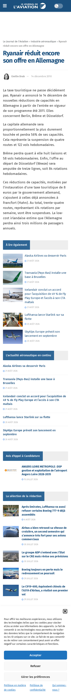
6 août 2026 (29, 520)
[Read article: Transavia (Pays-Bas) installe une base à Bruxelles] (13, 278)
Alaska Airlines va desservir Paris (45, 255)
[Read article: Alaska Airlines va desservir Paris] (13, 261)
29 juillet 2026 (30, 578)
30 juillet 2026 (30, 544)
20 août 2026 (32, 324)
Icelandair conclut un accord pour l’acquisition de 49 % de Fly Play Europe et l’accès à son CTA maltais (34, 400)
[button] (65, 611)
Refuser (35, 666)
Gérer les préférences (35, 677)
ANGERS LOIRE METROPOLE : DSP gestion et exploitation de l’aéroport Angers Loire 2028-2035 (44, 470)
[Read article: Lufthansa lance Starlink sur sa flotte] (13, 320)
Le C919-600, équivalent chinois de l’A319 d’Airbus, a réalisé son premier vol (45, 590)
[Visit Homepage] (30, 6)
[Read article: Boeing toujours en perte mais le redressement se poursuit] (11, 573)
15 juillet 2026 (30, 479)
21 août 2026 (32, 261)
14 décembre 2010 (41, 76)
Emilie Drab (18, 76)
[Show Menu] (5, 6)
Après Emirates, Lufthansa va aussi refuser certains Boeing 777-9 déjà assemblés (43, 510)
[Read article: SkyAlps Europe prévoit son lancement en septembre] (13, 337)
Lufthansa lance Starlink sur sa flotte (26, 417)
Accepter (35, 655)
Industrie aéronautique (43, 41)
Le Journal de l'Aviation (15, 41)
